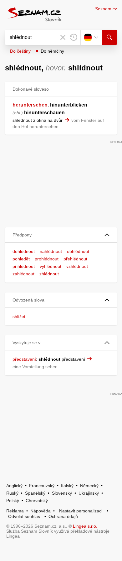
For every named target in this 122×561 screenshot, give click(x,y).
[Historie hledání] (73, 37)
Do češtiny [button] (20, 51)
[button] (61, 235)
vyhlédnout (50, 266)
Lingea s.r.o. (85, 526)
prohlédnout (46, 258)
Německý (89, 485)
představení (24, 359)
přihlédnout (24, 266)
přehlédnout (75, 258)
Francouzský (41, 485)
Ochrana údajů (63, 516)
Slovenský (62, 493)
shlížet (19, 316)
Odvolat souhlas (24, 516)
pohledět (21, 258)
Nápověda (40, 510)
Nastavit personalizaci (80, 510)
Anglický (14, 485)
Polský (12, 500)
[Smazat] (63, 37)
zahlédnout (23, 273)
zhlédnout (49, 273)
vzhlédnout (77, 266)
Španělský (35, 493)
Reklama (15, 510)
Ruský (12, 493)
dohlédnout (24, 251)
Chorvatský (37, 500)
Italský (67, 485)
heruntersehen (30, 104)
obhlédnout (78, 251)
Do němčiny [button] (52, 51)
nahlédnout (51, 251)
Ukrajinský (89, 493)
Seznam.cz (106, 8)
